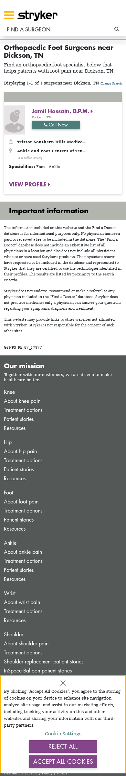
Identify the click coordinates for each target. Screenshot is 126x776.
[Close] (63, 683)
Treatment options (23, 410)
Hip (8, 442)
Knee (9, 392)
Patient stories (19, 419)
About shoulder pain (26, 643)
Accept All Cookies (63, 761)
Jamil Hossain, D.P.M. (61, 110)
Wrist (10, 593)
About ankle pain (23, 552)
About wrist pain (22, 602)
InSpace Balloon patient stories (38, 670)
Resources (15, 428)
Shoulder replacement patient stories (43, 661)
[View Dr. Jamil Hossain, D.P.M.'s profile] (14, 119)
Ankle (10, 543)
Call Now (57, 125)
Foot (8, 492)
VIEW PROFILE (28, 184)
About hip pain (20, 451)
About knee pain (22, 401)
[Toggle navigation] (9, 15)
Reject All (63, 746)
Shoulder (13, 634)
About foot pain (21, 501)
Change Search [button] (111, 83)
